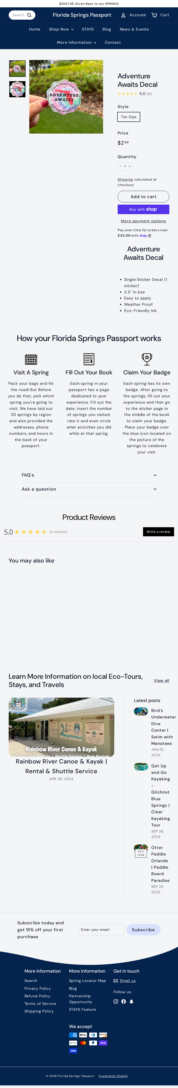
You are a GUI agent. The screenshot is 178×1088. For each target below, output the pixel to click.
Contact (113, 42)
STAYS (88, 29)
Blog (106, 29)
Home (35, 29)
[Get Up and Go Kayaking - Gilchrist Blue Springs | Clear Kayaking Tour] (141, 767)
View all (161, 680)
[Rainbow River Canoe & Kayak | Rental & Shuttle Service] (61, 727)
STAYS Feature (82, 1009)
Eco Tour (141, 853)
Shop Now (59, 29)
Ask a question (39, 489)
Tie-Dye (128, 117)
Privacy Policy (38, 988)
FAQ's (28, 475)
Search (31, 980)
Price (123, 133)
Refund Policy (38, 996)
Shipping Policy (39, 1011)
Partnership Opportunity (80, 999)
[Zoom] (66, 97)
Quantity (127, 156)
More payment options (143, 221)
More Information (75, 42)
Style (123, 106)
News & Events (134, 29)
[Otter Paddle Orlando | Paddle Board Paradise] (141, 848)
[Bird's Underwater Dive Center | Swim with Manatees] (141, 711)
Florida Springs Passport (82, 15)
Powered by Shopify (113, 1076)
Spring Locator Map (87, 980)
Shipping (125, 179)
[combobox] (22, 15)
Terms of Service (40, 1003)
